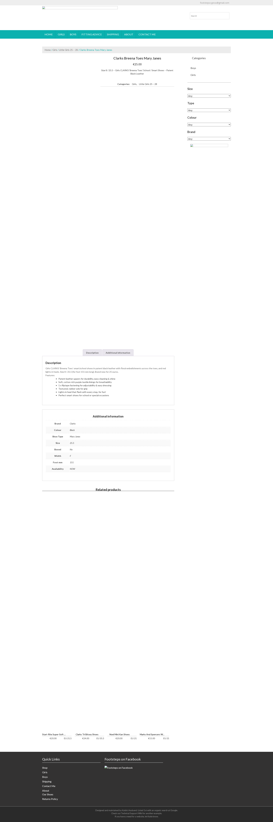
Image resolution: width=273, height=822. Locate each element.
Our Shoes (47, 794)
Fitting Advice (92, 34)
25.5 (72, 443)
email (121, 5)
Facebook (163, 5)
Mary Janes (75, 436)
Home (49, 34)
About (128, 34)
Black (72, 430)
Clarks (73, 423)
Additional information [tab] (118, 352)
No (71, 449)
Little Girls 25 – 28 (68, 49)
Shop (45, 767)
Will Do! (257, 5)
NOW (72, 468)
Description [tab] (92, 352)
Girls (61, 34)
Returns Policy (50, 798)
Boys (73, 34)
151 (72, 462)
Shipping (113, 34)
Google (173, 810)
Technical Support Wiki (131, 813)
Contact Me (147, 34)
